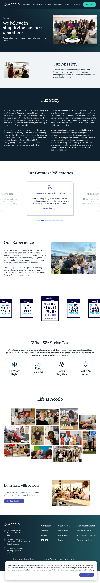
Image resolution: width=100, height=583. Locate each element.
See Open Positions (14, 501)
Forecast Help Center (85, 540)
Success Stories (37, 4)
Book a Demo (89, 4)
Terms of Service (50, 559)
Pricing (67, 4)
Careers (44, 535)
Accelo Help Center (84, 531)
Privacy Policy (63, 559)
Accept (86, 575)
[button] (38, 220)
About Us (44, 531)
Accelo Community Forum (86, 535)
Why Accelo (48, 4)
